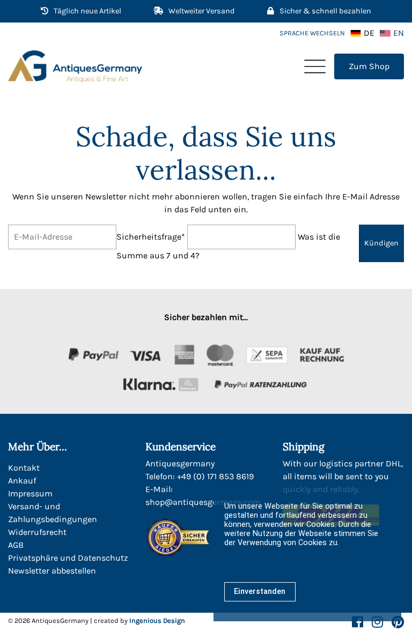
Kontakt (24, 468)
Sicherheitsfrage (150, 236)
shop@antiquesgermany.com (203, 502)
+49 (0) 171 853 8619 (215, 476)
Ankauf (22, 480)
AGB (16, 545)
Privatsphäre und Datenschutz (68, 558)
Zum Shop (369, 66)
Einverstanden (259, 591)
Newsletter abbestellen (52, 571)
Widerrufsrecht (37, 532)
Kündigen (381, 243)
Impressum (30, 493)
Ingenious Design (157, 620)
